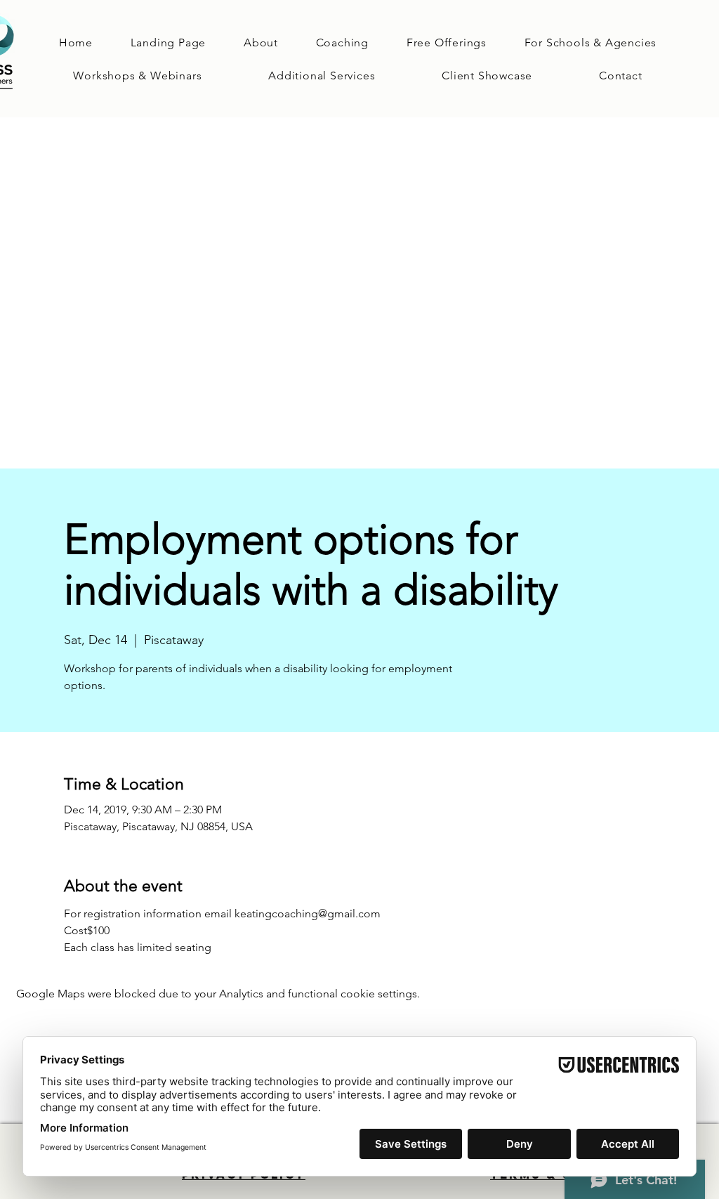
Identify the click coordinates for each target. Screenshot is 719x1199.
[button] (342, 42)
